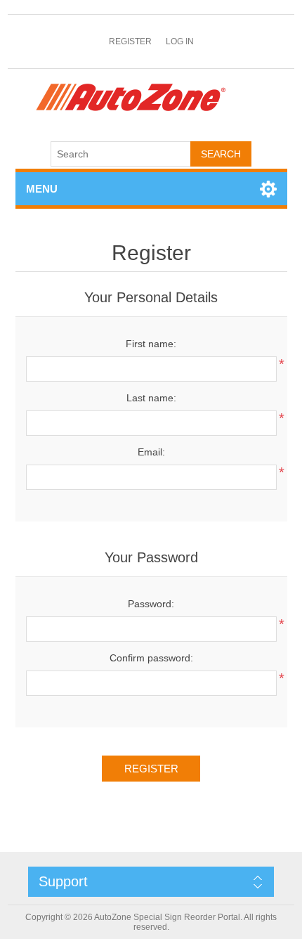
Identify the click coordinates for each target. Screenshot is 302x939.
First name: (151, 343)
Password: (151, 603)
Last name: (151, 397)
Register (130, 41)
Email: (151, 452)
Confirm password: (151, 657)
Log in (180, 41)
